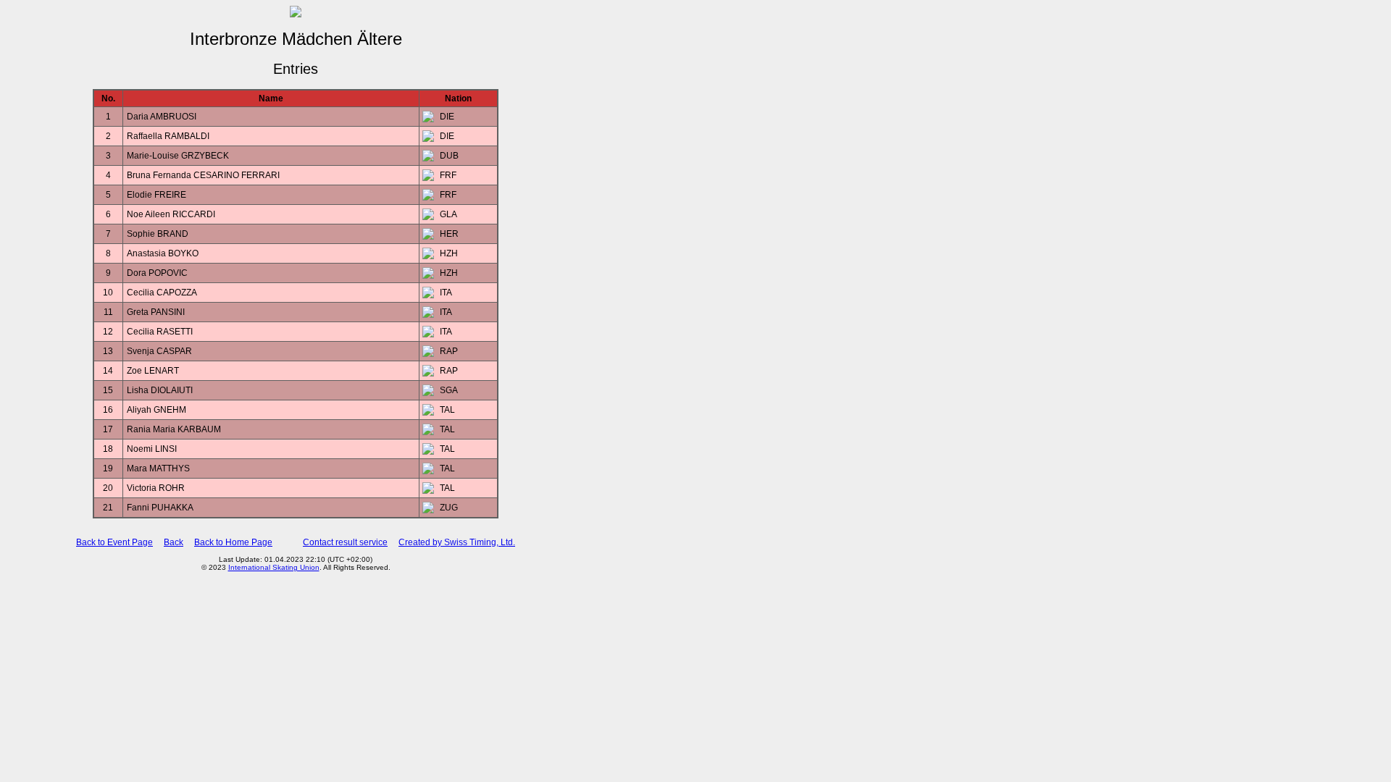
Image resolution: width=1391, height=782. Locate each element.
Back (173, 542)
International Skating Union (273, 567)
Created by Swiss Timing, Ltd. (456, 542)
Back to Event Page (114, 542)
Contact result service (345, 542)
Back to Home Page (233, 542)
